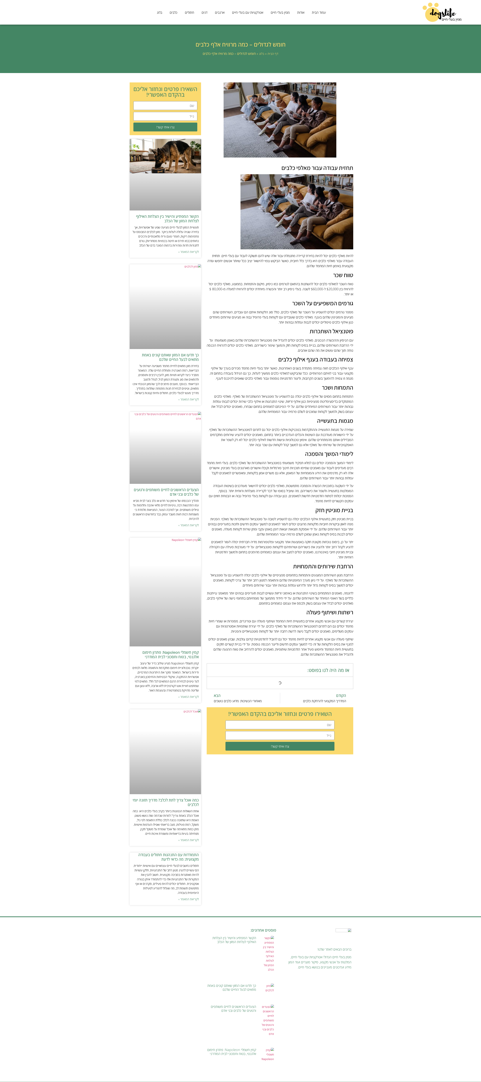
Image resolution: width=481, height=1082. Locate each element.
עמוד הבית (319, 12)
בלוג (159, 12)
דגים (204, 12)
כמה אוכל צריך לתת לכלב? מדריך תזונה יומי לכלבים (166, 802)
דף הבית (273, 53)
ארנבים (220, 12)
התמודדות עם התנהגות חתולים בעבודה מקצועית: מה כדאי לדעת (168, 857)
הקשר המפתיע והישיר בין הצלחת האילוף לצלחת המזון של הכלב (167, 218)
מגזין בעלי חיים (280, 12)
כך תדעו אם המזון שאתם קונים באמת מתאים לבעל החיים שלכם (170, 357)
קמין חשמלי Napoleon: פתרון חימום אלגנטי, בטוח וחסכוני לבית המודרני (170, 654)
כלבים (173, 12)
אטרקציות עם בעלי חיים (247, 12)
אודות (300, 12)
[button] (212, 670)
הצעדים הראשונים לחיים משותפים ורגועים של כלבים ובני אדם (166, 492)
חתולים (189, 12)
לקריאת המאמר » (188, 252)
